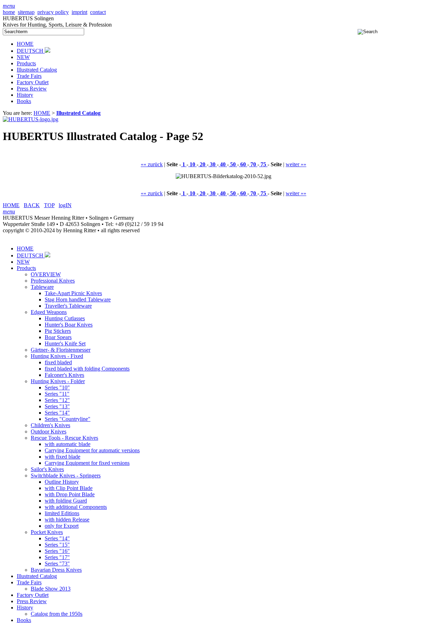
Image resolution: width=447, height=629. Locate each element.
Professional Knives (53, 281)
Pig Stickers (58, 331)
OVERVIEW (46, 274)
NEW (23, 57)
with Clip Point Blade (69, 488)
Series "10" (57, 387)
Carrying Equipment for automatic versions (92, 450)
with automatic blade (67, 444)
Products (26, 63)
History (25, 95)
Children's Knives (50, 425)
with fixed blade (62, 457)
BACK (32, 205)
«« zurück (152, 164)
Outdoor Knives (48, 431)
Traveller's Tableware (68, 306)
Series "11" (57, 394)
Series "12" (57, 400)
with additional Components (76, 507)
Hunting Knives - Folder (58, 381)
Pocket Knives (47, 532)
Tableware (42, 287)
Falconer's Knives (64, 375)
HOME (25, 44)
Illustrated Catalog (37, 70)
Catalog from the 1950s (56, 614)
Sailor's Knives (47, 469)
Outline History (62, 482)
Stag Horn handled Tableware (78, 299)
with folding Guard (66, 501)
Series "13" (57, 406)
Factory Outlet (33, 82)
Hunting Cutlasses (65, 318)
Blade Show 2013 (51, 589)
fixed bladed (58, 362)
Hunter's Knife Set (65, 343)
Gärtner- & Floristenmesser (60, 350)
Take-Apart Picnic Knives (73, 293)
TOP (49, 205)
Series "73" (57, 563)
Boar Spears (58, 337)
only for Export (62, 526)
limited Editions (62, 513)
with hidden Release (67, 519)
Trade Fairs (29, 76)
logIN (65, 205)
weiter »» (296, 164)
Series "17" (57, 557)
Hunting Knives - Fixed (57, 356)
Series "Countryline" (67, 419)
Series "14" (57, 413)
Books (24, 101)
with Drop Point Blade (70, 494)
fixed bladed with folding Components (87, 369)
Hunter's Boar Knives (69, 325)
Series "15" (57, 545)
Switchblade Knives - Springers (66, 475)
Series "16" (57, 551)
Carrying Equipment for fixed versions (87, 463)
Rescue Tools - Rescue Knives (64, 438)
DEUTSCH (31, 51)
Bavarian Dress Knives (56, 570)
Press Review (32, 89)
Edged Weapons (49, 312)
